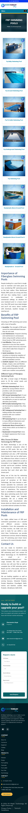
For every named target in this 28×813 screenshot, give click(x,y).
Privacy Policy (6, 808)
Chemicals (4, 765)
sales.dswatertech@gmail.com (15, 638)
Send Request (14, 694)
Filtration (3, 757)
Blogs (2, 750)
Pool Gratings (4, 773)
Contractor (4, 742)
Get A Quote (6, 794)
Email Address (6, 673)
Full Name (5, 658)
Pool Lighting (4, 762)
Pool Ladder (4, 768)
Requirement (6, 680)
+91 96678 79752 (7, 781)
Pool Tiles (3, 770)
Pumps (3, 760)
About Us (3, 740)
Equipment (4, 745)
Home (8, 26)
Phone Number (6, 665)
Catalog (3, 747)
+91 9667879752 (14, 1)
